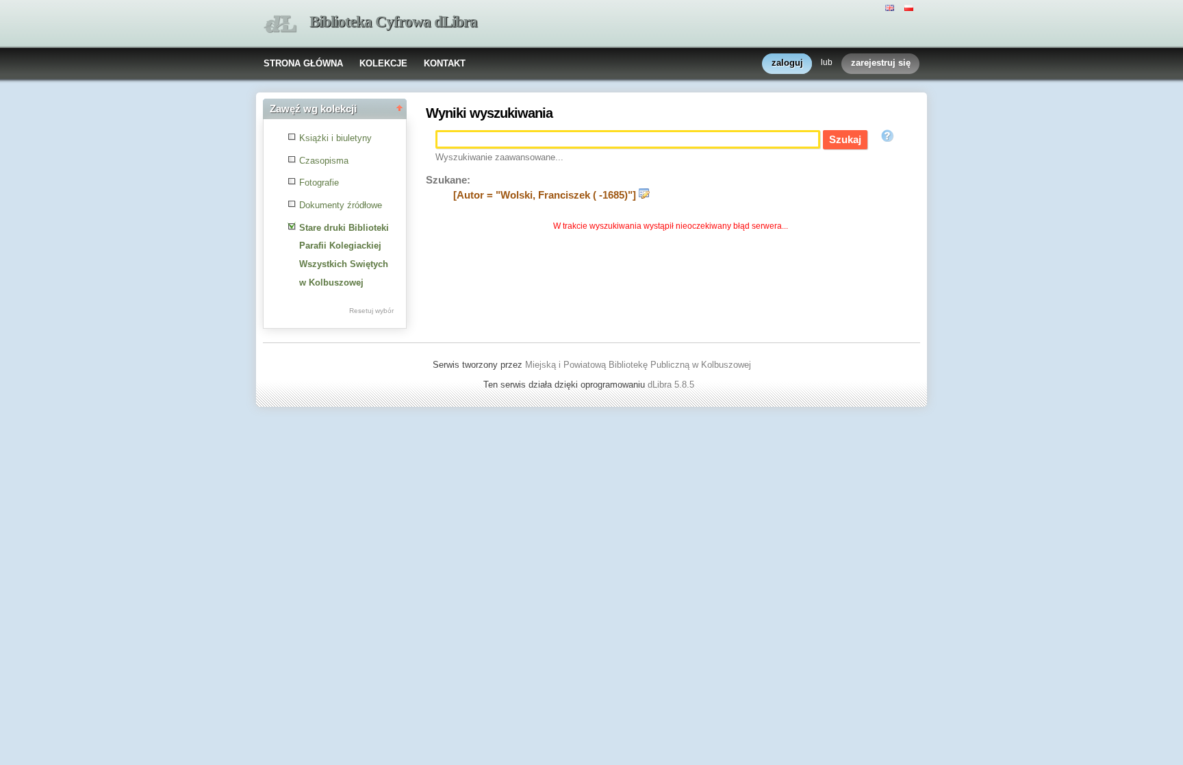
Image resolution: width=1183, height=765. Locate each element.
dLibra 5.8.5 (672, 384)
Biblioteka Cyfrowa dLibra (393, 21)
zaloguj (787, 63)
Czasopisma (323, 160)
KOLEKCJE (383, 63)
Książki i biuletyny (335, 138)
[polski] (910, 7)
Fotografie (319, 182)
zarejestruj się (881, 63)
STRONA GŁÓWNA (303, 63)
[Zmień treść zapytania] (644, 195)
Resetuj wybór (371, 310)
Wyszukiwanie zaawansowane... (499, 157)
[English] (891, 7)
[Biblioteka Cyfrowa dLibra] (280, 24)
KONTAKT (445, 63)
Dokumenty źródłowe (340, 205)
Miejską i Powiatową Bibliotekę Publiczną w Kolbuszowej (638, 365)
